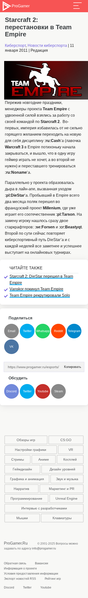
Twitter (27, 331)
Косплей (70, 459)
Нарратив (21, 489)
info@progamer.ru (44, 548)
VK (11, 346)
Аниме (43, 459)
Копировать (71, 365)
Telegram (74, 331)
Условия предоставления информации (31, 573)
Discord (11, 391)
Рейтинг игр (53, 578)
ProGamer (20, 6)
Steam (58, 391)
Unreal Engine (66, 498)
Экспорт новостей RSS (20, 578)
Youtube (42, 391)
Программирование (26, 498)
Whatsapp (43, 331)
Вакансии (41, 563)
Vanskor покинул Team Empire (36, 289)
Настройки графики (30, 450)
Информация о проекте (20, 568)
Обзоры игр (26, 440)
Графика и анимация (27, 479)
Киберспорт (15, 45)
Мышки (22, 518)
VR (70, 450)
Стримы (17, 459)
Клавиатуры (62, 518)
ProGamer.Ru (16, 543)
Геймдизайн (22, 469)
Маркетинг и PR (61, 489)
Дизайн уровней (62, 469)
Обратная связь (15, 563)
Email (11, 331)
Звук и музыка (67, 479)
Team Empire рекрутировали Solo (40, 295)
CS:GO (65, 440)
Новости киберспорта (47, 45)
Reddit (58, 331)
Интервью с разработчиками (44, 508)
